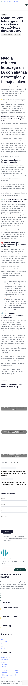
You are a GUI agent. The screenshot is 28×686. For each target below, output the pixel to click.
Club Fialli (4, 641)
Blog (2, 639)
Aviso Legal (16, 672)
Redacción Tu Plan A (7, 34)
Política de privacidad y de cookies (8, 676)
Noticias (3, 648)
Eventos (3, 666)
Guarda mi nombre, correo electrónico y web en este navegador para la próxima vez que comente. (15, 538)
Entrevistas (4, 664)
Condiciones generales (4, 672)
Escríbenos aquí (6, 610)
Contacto (3, 662)
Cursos (3, 644)
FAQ (2, 646)
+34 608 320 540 (6, 629)
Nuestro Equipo (5, 657)
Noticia (4, 14)
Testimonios (4, 659)
